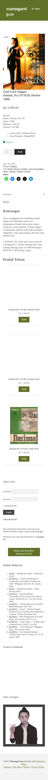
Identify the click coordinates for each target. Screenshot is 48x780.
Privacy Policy (38, 767)
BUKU (12, 574)
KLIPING (13, 579)
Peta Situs (17, 767)
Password (7, 499)
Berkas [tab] (6, 202)
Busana (17, 169)
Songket (19, 171)
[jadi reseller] (24, 552)
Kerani (27, 767)
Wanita (27, 171)
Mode (5, 171)
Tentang (7, 767)
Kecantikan (39, 169)
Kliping (14, 166)
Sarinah (12, 171)
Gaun (30, 169)
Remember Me (11, 506)
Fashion (24, 169)
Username (7, 492)
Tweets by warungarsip (13, 647)
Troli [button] (24, 319)
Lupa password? (10, 519)
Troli (20, 152)
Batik (10, 169)
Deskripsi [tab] (7, 194)
